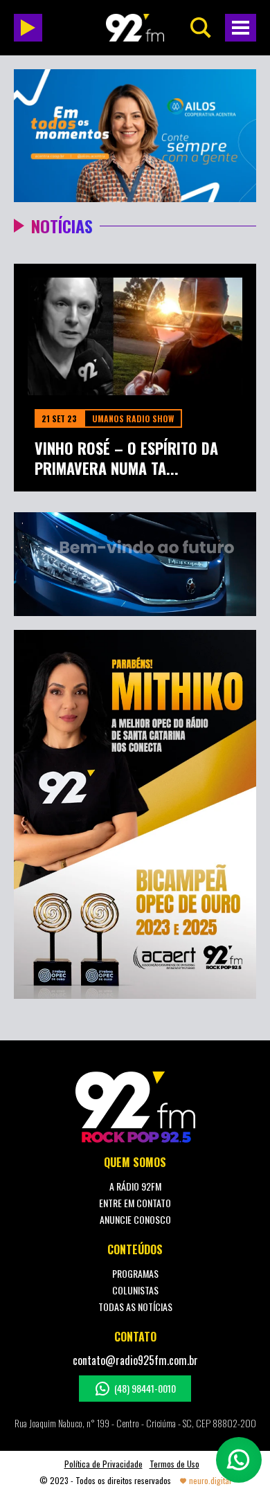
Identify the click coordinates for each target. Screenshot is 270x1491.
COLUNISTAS (135, 1290)
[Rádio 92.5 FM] (135, 28)
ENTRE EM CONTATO (135, 1202)
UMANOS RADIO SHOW (133, 418)
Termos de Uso (174, 1464)
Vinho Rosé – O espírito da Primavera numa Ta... (126, 458)
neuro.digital (210, 1480)
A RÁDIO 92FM (135, 1186)
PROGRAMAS (135, 1273)
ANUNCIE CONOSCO (135, 1219)
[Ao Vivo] (28, 28)
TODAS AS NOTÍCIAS (135, 1306)
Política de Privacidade (103, 1464)
